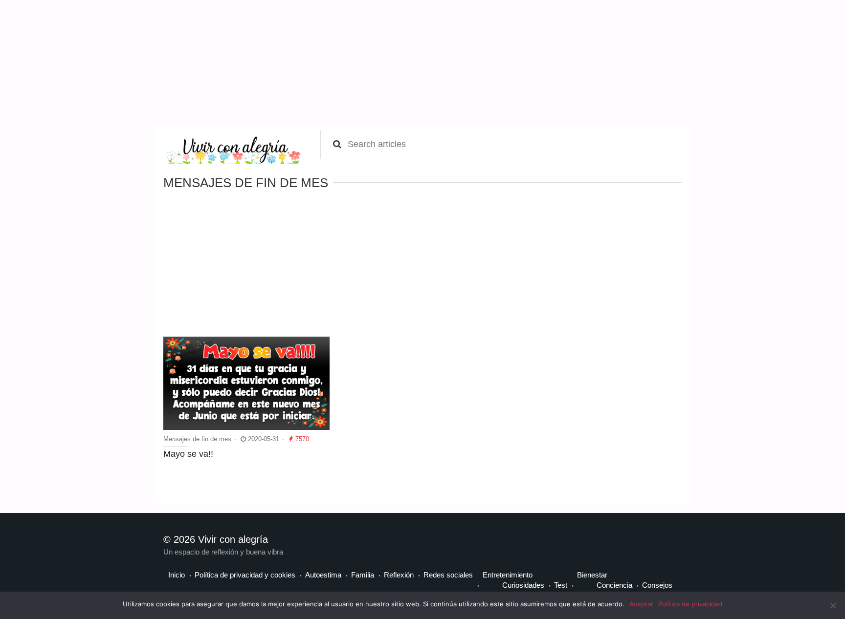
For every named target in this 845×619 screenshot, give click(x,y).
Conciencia (614, 585)
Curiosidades (523, 585)
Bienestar (592, 575)
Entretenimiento (508, 575)
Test (560, 585)
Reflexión (399, 575)
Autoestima (323, 575)
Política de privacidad (690, 604)
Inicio (176, 575)
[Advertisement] (73, 61)
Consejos (657, 585)
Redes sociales (448, 575)
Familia (362, 575)
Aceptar (641, 604)
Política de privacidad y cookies (245, 575)
